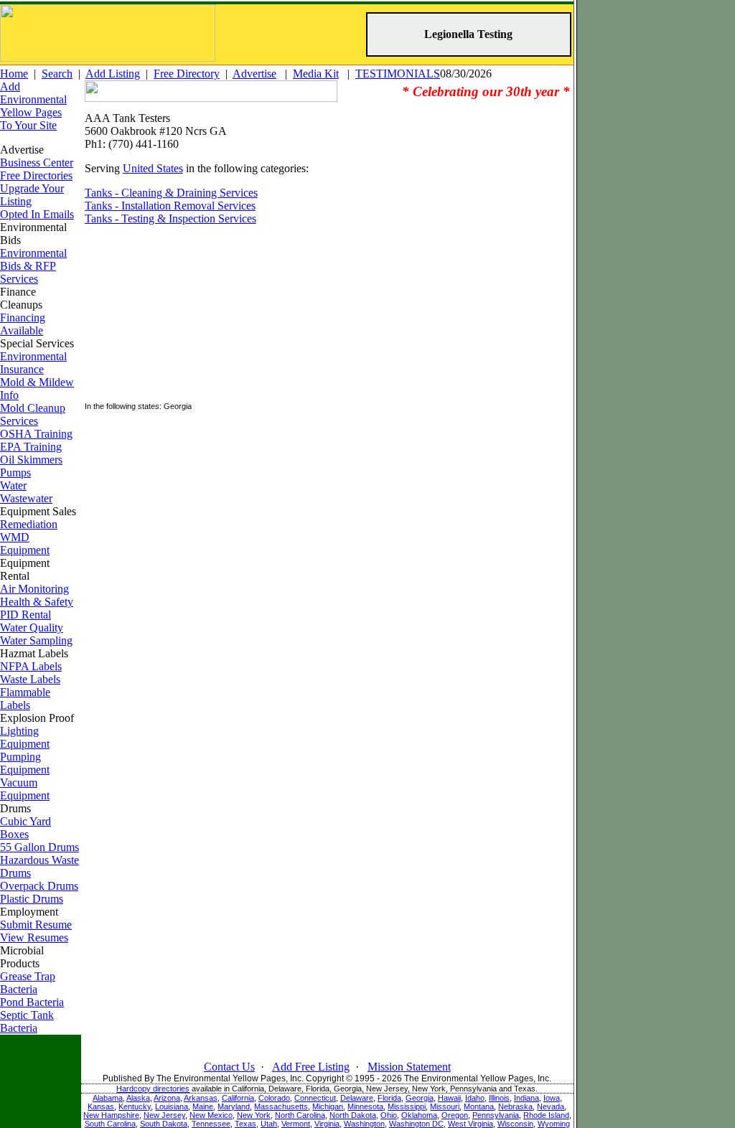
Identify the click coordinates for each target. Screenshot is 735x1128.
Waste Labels (30, 679)
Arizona (167, 1098)
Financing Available (22, 324)
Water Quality (31, 627)
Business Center (36, 162)
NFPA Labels (31, 666)
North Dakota (352, 1115)
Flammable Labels (25, 698)
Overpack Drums (39, 886)
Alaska (138, 1098)
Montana (479, 1106)
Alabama (108, 1098)
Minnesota (365, 1106)
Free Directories (36, 175)
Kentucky (134, 1106)
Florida (389, 1098)
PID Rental (25, 614)
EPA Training (31, 447)
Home (14, 73)
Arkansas (200, 1098)
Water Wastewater (26, 491)
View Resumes (34, 937)
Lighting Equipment (25, 737)
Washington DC (416, 1123)
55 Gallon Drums (39, 847)
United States (153, 168)
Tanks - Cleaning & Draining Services (171, 193)
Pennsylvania (495, 1115)
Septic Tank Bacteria (27, 1021)
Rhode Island (546, 1115)
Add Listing (112, 73)
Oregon (454, 1115)
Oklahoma (419, 1115)
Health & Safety (36, 602)
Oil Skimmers (31, 459)
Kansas (101, 1106)
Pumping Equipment (25, 763)
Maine (202, 1106)
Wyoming (554, 1123)
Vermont (295, 1123)
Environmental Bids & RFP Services (33, 266)
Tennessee (211, 1123)
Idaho (474, 1098)
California (238, 1098)
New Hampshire (111, 1115)
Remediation (28, 524)
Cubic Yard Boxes (25, 827)
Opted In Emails (37, 214)
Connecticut (315, 1098)
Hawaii (449, 1098)
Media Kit (316, 73)
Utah (269, 1123)
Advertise (254, 73)
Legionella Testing (468, 34)
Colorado (274, 1098)
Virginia (327, 1123)
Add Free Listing (311, 1067)
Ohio (388, 1115)
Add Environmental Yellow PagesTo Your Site (33, 105)
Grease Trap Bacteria (27, 982)
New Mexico (211, 1115)
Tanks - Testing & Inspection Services (170, 218)
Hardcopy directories (152, 1088)
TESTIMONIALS (397, 73)
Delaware (356, 1098)
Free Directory (187, 73)
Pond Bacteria (32, 1002)
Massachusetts (281, 1106)
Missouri (444, 1106)
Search (57, 73)
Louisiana (171, 1106)
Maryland (233, 1106)
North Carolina (300, 1115)
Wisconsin (515, 1123)
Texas (245, 1123)
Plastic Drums (31, 899)
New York (254, 1115)
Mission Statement (409, 1067)
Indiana (526, 1098)
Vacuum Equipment (25, 789)
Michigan (327, 1106)
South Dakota (163, 1123)
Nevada (550, 1106)
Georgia (420, 1098)
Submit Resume (36, 924)
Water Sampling (36, 640)
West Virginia (470, 1123)
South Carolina (110, 1123)
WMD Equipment (25, 543)
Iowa (551, 1098)
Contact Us (229, 1067)
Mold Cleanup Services (32, 414)
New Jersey (164, 1115)
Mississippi (407, 1106)
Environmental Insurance (33, 362)
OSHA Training (36, 434)
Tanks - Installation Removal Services (170, 205)
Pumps (15, 472)
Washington (364, 1123)
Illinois (499, 1098)
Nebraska (515, 1106)
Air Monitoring (34, 589)
